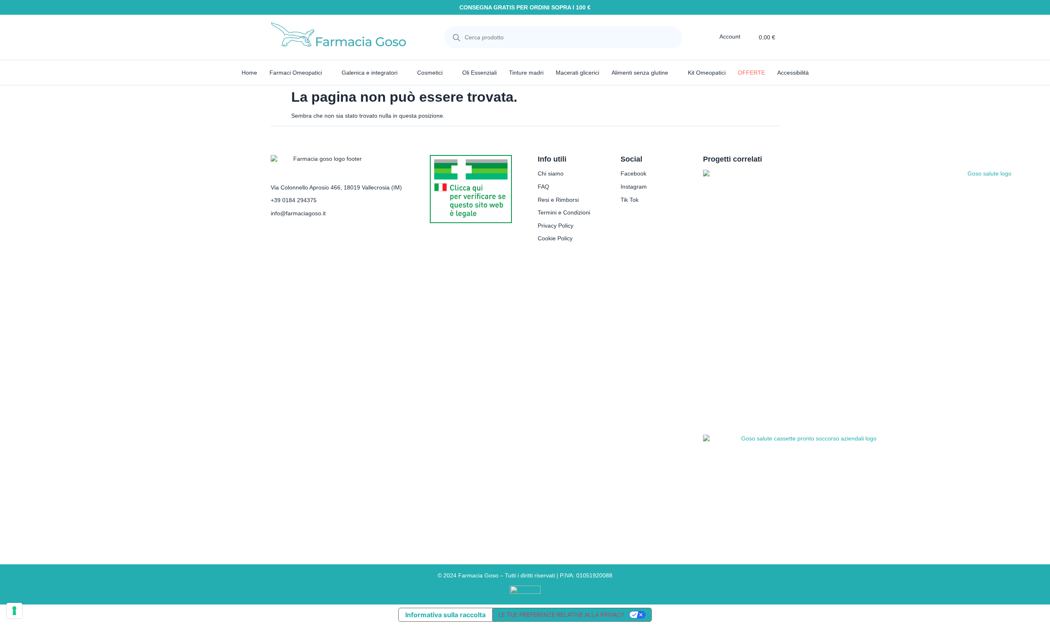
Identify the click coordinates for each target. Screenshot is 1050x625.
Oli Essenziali (479, 72)
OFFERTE (751, 72)
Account (729, 36)
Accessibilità (793, 72)
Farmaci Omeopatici (295, 72)
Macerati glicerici (577, 72)
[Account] (713, 36)
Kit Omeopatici (707, 72)
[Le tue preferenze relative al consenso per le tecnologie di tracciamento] (14, 610)
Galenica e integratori (369, 72)
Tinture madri (526, 72)
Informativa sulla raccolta (445, 615)
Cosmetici (430, 72)
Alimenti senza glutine (640, 72)
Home (249, 72)
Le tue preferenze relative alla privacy (561, 614)
